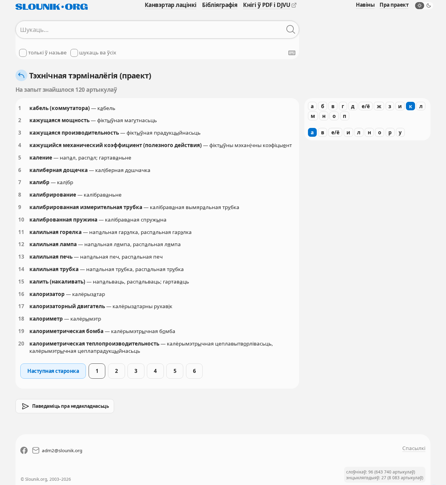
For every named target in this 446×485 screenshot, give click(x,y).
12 (21, 244)
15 (21, 281)
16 (21, 294)
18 (21, 318)
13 (21, 256)
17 (21, 306)
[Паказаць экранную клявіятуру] (292, 53)
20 (21, 343)
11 (21, 232)
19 (21, 331)
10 (21, 219)
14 (21, 269)
